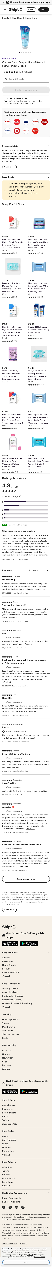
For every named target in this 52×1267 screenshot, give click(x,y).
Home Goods (9, 965)
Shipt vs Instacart (11, 1034)
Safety (5, 1120)
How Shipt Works (11, 1019)
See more (30, 829)
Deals (5, 1038)
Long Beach (8, 1182)
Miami (5, 1144)
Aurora (5, 1171)
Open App (44, 2)
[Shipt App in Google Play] (29, 944)
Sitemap (6, 1069)
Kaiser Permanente (11, 1198)
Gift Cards (7, 1031)
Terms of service (9, 1243)
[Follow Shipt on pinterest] (16, 1207)
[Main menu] (5, 9)
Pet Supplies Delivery (12, 996)
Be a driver (7, 1109)
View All (6, 976)
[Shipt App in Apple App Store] (10, 944)
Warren (6, 1175)
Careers (6, 1054)
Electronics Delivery (12, 1000)
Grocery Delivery (10, 989)
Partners (6, 1065)
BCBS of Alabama (11, 1202)
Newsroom (7, 1058)
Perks (5, 1116)
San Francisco (9, 1140)
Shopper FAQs (9, 1124)
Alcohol (6, 958)
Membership (8, 1027)
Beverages (7, 961)
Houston (6, 1147)
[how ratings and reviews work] (20, 496)
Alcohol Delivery (10, 992)
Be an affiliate (9, 1113)
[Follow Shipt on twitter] (23, 1207)
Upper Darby (8, 1178)
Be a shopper (9, 1105)
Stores (5, 1023)
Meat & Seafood (10, 972)
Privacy (23, 1243)
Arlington (7, 1167)
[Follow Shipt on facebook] (3, 1207)
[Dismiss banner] (3, 2)
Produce (6, 969)
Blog (4, 1062)
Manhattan (8, 1151)
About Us (6, 1050)
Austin (5, 1136)
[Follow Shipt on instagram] (10, 1207)
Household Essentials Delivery (17, 1003)
